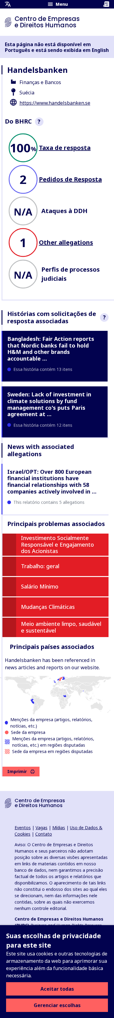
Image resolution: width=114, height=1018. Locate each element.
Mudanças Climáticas (48, 606)
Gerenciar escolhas (57, 1005)
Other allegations (66, 242)
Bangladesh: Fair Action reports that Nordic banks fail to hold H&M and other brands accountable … (50, 348)
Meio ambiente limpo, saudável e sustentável (61, 627)
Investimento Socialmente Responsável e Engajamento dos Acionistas (57, 544)
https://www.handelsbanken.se (54, 103)
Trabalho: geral (40, 566)
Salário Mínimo (39, 586)
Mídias (58, 827)
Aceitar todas (57, 989)
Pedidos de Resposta (70, 179)
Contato (43, 834)
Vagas (41, 827)
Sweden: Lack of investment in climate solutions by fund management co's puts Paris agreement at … (49, 404)
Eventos (23, 827)
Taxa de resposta (65, 148)
